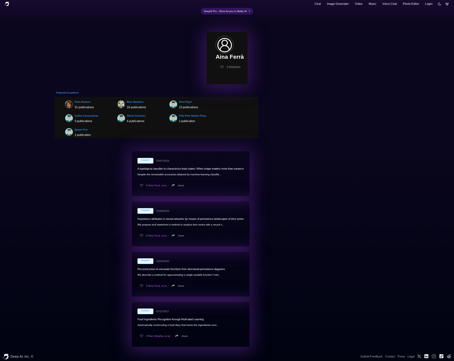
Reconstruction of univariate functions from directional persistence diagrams (181, 269)
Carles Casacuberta (86, 115)
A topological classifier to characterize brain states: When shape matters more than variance (190, 168)
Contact (390, 356)
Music (373, 3)
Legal (411, 356)
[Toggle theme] (439, 4)
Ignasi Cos (81, 129)
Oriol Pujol (185, 101)
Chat (318, 3)
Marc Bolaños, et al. (159, 336)
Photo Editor (411, 3)
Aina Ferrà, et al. (157, 185)
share (181, 185)
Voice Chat (389, 3)
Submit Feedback (371, 356)
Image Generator (338, 3)
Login (429, 3)
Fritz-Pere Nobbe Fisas (192, 115)
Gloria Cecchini (136, 115)
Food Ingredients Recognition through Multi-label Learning (170, 319)
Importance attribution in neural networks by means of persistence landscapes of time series (190, 218)
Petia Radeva (82, 101)
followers (233, 66)
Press (401, 356)
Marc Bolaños (135, 101)
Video (359, 3)
